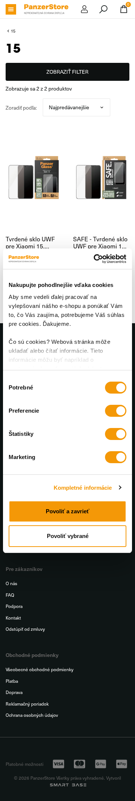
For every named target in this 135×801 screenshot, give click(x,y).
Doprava (14, 692)
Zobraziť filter (67, 71)
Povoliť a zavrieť (67, 511)
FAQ (10, 595)
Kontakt (13, 618)
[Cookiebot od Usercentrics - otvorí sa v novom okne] (95, 259)
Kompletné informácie (83, 487)
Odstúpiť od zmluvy (25, 629)
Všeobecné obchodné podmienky (40, 669)
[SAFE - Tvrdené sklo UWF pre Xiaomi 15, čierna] (101, 177)
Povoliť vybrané (67, 536)
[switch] (115, 411)
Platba (12, 681)
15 (13, 31)
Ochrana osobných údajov (32, 715)
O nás (11, 583)
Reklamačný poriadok (27, 704)
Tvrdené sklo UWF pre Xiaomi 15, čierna (30, 242)
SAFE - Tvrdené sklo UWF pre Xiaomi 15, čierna (100, 242)
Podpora (14, 606)
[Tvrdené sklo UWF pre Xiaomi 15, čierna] (34, 177)
